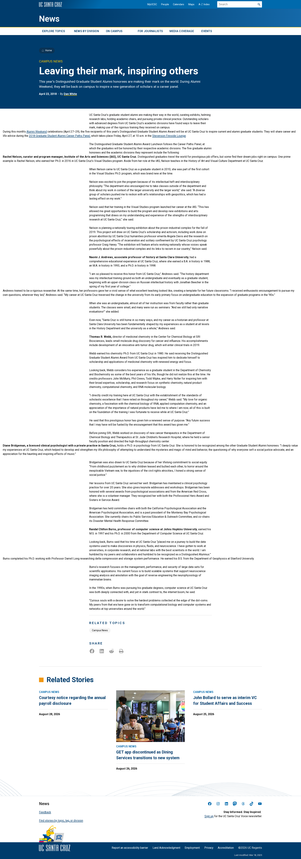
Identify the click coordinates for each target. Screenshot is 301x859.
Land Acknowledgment (166, 847)
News (49, 19)
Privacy (208, 847)
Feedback (45, 812)
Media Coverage (181, 31)
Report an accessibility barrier (130, 847)
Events (206, 31)
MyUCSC (152, 4)
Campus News (100, 630)
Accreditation (226, 847)
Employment (192, 847)
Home (48, 50)
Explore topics (53, 31)
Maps (191, 4)
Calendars (178, 4)
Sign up (209, 816)
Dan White (70, 94)
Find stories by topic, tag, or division (61, 820)
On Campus (114, 31)
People (165, 4)
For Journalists (150, 31)
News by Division (86, 31)
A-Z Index (204, 4)
